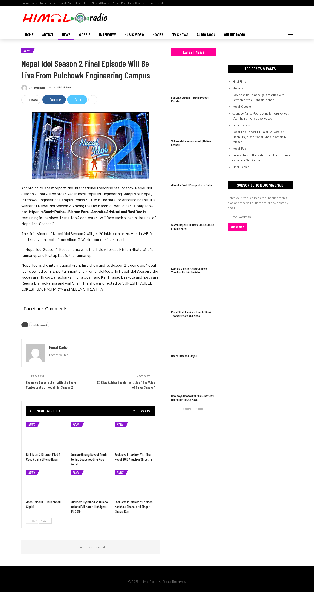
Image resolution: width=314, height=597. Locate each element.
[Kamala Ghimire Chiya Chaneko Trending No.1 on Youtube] (193, 249)
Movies (158, 34)
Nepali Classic (101, 2)
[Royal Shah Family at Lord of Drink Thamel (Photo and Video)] (193, 292)
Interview (107, 34)
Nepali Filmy (47, 2)
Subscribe (237, 227)
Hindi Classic (136, 2)
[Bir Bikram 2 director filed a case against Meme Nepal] (46, 436)
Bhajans (237, 88)
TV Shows (180, 34)
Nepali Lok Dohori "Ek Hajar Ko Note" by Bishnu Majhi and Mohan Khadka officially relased (259, 137)
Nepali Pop (65, 2)
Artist (47, 34)
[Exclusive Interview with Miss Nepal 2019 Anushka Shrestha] (135, 436)
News (66, 34)
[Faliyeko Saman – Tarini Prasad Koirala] (193, 78)
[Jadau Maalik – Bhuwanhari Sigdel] (46, 484)
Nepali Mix (119, 2)
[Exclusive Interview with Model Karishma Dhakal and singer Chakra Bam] (135, 484)
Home (29, 34)
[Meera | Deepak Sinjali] (193, 336)
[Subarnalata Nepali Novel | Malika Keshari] (193, 121)
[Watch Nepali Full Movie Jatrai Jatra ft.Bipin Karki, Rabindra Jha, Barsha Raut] (193, 205)
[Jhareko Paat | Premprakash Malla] (193, 165)
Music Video (134, 34)
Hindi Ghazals (156, 2)
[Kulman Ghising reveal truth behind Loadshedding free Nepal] (91, 436)
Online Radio (29, 2)
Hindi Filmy (82, 2)
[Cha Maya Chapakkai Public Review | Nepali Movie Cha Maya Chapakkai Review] (193, 376)
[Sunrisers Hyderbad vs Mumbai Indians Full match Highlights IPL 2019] (91, 484)
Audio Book (206, 34)
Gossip (85, 34)
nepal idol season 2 (39, 324)
